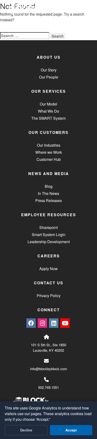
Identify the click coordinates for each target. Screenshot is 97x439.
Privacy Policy (49, 295)
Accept (71, 430)
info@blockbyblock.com (48, 368)
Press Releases (48, 200)
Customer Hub (48, 159)
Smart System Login (48, 234)
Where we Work (48, 152)
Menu (76, 10)
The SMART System (48, 118)
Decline (26, 430)
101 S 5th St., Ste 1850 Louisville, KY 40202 (48, 347)
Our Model (48, 104)
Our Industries (48, 145)
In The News (48, 193)
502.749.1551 (48, 387)
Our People (48, 77)
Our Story (49, 70)
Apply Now (48, 268)
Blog (49, 186)
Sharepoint (48, 227)
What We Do (48, 111)
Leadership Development (49, 241)
